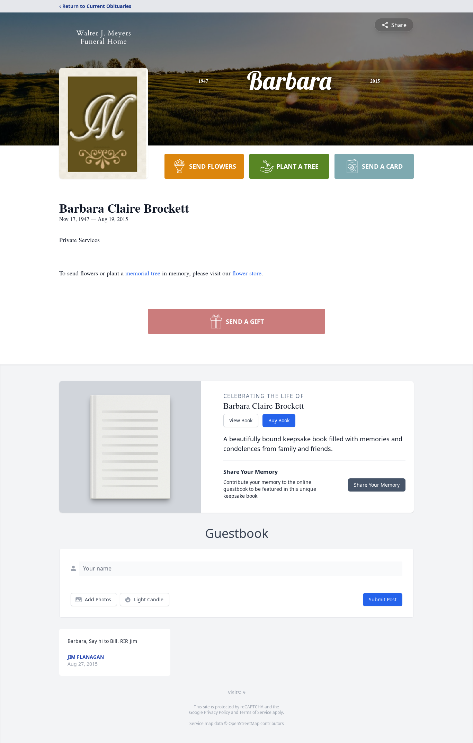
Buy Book (278, 420)
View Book (240, 420)
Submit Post (382, 599)
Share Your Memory (377, 484)
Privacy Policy (217, 712)
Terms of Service (255, 712)
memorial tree (142, 273)
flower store (246, 273)
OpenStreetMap (244, 723)
